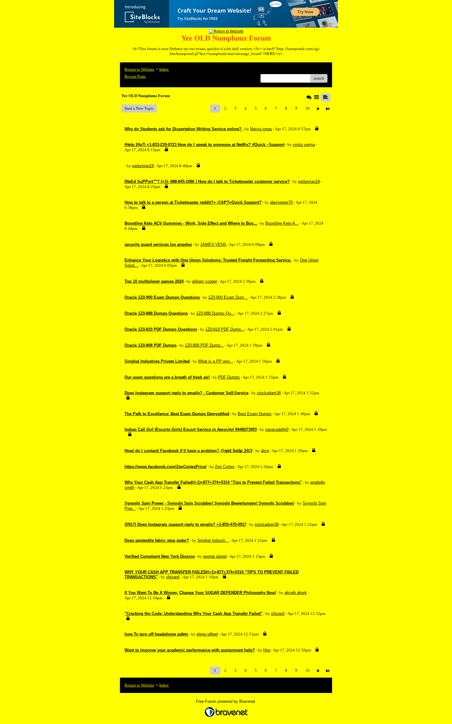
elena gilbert (207, 634)
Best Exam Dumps (255, 413)
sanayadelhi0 (276, 429)
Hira (266, 650)
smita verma (304, 144)
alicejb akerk (295, 592)
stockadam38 (269, 393)
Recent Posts (135, 76)
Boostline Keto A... (282, 223)
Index (164, 69)
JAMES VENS (213, 244)
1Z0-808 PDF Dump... (204, 345)
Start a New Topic (139, 108)
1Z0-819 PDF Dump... (224, 329)
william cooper (204, 281)
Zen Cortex (225, 466)
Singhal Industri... (213, 540)
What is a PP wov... (215, 361)
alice (265, 450)
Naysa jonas (261, 129)
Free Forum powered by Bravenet (226, 701)
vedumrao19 (143, 165)
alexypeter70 (281, 202)
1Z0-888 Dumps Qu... (215, 313)
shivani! (173, 577)
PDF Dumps (229, 377)
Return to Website (139, 69)
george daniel (215, 556)
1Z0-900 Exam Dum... (228, 297)
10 (307, 108)
